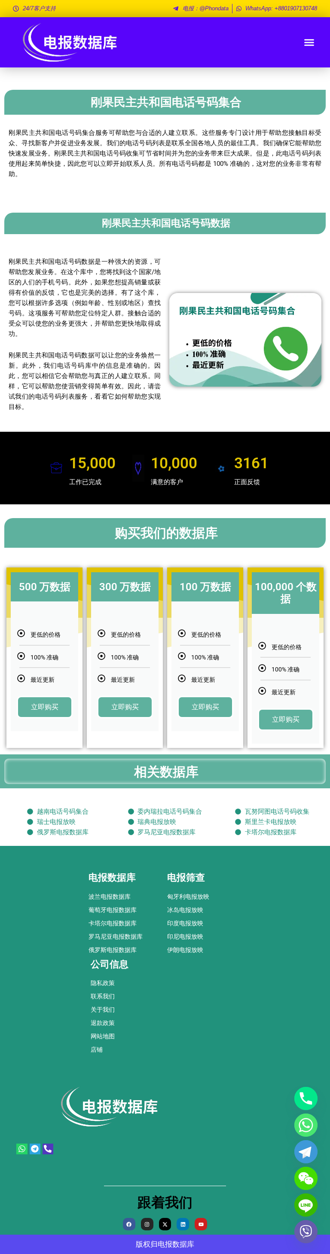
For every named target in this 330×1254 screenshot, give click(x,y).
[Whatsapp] (306, 1125)
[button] (309, 42)
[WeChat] (306, 1178)
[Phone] (306, 1098)
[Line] (306, 1205)
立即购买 (44, 707)
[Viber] (306, 1231)
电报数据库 (176, 1244)
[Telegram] (306, 1151)
